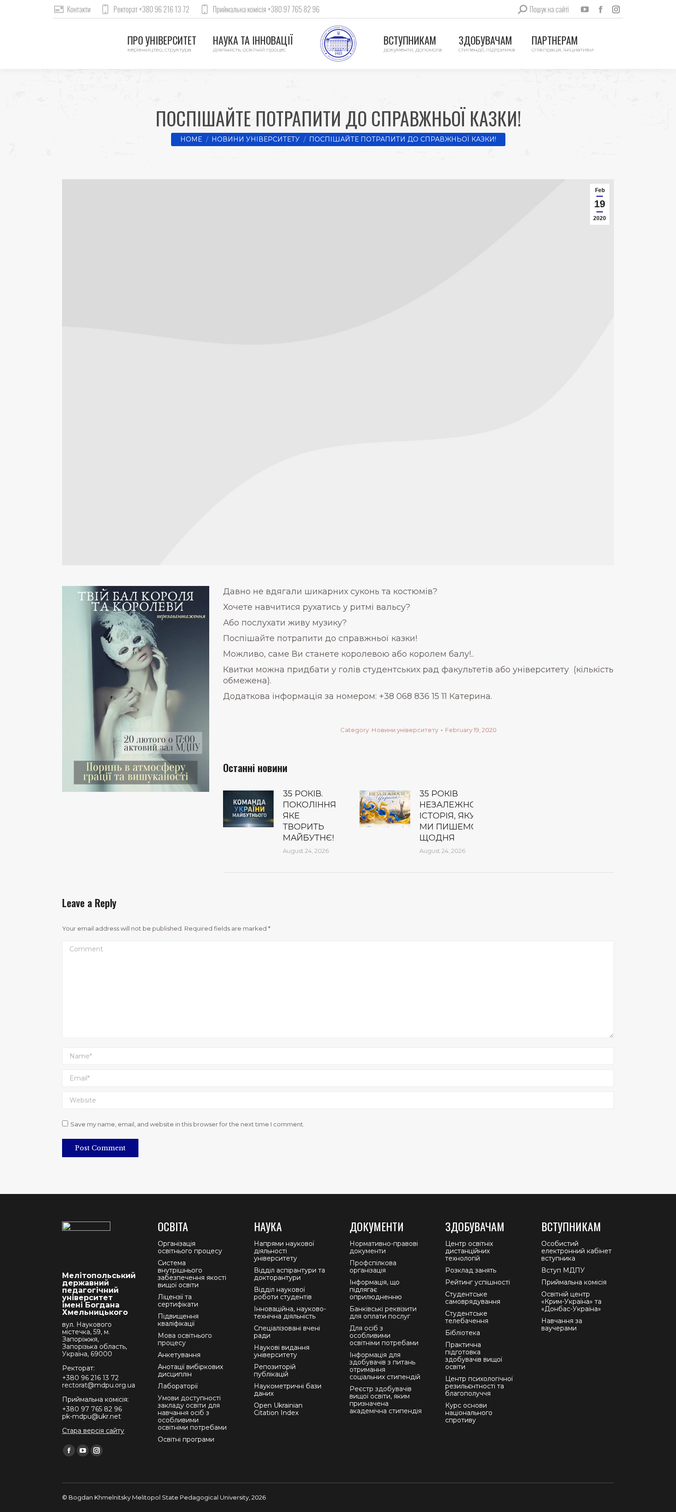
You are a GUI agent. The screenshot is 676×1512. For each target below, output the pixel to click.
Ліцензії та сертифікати (178, 1300)
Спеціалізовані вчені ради (287, 1332)
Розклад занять (470, 1270)
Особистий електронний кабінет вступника (576, 1250)
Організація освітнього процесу (190, 1247)
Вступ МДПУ (563, 1270)
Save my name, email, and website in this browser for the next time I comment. (187, 1124)
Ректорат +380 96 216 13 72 (151, 9)
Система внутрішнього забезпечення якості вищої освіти (192, 1274)
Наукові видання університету (281, 1351)
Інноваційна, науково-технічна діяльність (290, 1312)
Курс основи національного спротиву (469, 1412)
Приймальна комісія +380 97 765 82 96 (266, 9)
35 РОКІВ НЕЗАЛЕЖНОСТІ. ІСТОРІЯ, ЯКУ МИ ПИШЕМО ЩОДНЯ (455, 816)
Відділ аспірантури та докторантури (289, 1274)
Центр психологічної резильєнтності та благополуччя (479, 1386)
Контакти (79, 9)
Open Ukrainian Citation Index (278, 1409)
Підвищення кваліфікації (178, 1320)
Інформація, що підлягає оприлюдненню (375, 1289)
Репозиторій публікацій (275, 1370)
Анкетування (179, 1355)
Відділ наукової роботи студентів (283, 1293)
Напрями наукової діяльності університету (284, 1250)
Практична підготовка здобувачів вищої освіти (473, 1356)
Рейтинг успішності (477, 1282)
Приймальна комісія (574, 1282)
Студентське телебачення (466, 1317)
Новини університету (405, 729)
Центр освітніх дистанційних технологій (469, 1250)
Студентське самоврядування (472, 1298)
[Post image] (248, 808)
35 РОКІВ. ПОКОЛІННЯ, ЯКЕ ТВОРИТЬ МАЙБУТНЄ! (310, 816)
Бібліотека (462, 1333)
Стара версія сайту (93, 1431)
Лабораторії (178, 1386)
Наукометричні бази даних (287, 1390)
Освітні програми (186, 1439)
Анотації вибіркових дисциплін (190, 1370)
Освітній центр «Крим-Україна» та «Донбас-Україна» (571, 1301)
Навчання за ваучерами (561, 1324)
